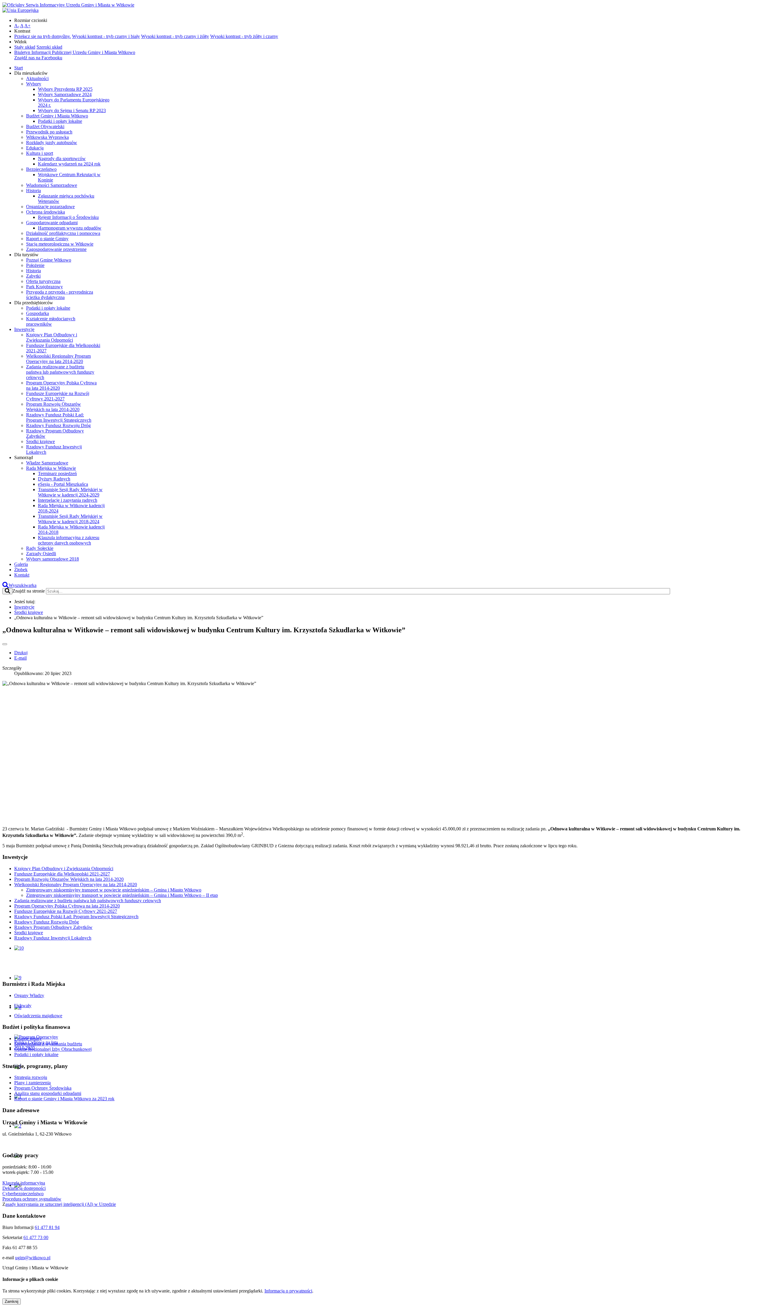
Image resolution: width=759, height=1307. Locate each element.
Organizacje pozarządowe (50, 206)
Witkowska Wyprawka (47, 137)
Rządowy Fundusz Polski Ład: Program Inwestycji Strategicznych (58, 417)
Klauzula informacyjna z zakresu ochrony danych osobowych (68, 540)
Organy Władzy (29, 995)
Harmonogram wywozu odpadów (69, 227)
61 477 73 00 (35, 1237)
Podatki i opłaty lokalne (60, 121)
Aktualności (37, 78)
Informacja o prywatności (288, 1290)
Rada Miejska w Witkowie (51, 468)
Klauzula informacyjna (23, 1182)
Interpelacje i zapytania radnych (67, 500)
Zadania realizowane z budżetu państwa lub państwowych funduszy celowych (60, 372)
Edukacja (35, 147)
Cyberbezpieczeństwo (23, 1193)
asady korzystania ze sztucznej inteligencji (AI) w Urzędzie (60, 1204)
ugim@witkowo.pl (32, 1257)
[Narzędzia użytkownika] (4, 644)
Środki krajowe (40, 441)
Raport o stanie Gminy (47, 238)
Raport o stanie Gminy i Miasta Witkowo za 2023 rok (64, 1098)
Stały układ (24, 47)
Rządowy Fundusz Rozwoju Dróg (58, 425)
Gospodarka (37, 313)
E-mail (20, 657)
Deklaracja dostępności (24, 1188)
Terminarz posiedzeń (57, 473)
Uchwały (22, 1005)
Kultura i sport (39, 153)
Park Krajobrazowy (44, 286)
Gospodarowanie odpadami (52, 222)
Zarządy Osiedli (41, 553)
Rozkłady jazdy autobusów (51, 142)
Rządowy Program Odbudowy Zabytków (53, 927)
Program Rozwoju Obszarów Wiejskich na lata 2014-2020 (53, 407)
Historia (33, 190)
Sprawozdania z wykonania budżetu (48, 1043)
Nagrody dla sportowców (62, 158)
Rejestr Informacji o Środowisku (68, 217)
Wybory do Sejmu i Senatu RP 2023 (72, 110)
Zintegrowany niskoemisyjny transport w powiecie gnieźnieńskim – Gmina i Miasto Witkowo (113, 889)
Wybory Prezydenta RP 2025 (65, 89)
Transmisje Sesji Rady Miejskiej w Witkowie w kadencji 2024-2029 (70, 492)
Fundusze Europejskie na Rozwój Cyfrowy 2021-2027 (57, 396)
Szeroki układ (49, 47)
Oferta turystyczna (43, 281)
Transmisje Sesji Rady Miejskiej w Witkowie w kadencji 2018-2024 (70, 519)
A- (16, 25)
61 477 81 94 (47, 1227)
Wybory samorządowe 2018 (52, 558)
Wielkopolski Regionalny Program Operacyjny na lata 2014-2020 (58, 359)
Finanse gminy (28, 1038)
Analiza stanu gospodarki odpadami (47, 1093)
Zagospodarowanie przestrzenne (56, 249)
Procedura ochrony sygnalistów (31, 1198)
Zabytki (33, 275)
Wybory (33, 83)
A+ (27, 25)
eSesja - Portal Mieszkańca (63, 484)
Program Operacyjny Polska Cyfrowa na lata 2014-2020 (67, 905)
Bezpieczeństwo (41, 169)
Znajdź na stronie (28, 590)
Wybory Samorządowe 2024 (65, 94)
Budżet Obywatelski (45, 126)
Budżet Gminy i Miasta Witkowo (57, 115)
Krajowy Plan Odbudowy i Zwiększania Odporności (51, 337)
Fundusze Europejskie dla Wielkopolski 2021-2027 (62, 873)
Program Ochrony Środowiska (42, 1088)
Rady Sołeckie (39, 548)
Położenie (35, 265)
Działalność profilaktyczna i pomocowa (63, 233)
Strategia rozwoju (30, 1077)
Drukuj (21, 652)
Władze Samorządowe (47, 462)
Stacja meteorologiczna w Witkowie (59, 243)
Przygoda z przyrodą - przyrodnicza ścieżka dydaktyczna (59, 294)
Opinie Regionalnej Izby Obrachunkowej (53, 1049)
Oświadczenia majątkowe (38, 1015)
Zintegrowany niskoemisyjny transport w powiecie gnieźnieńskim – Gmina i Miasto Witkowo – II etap (122, 895)
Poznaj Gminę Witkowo (48, 259)
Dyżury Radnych (54, 478)
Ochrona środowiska (45, 211)
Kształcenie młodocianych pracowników (50, 321)
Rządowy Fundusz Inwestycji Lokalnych (52, 937)
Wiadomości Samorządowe (51, 185)
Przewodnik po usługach (49, 131)
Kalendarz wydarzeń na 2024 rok (69, 163)
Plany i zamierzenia (32, 1082)
